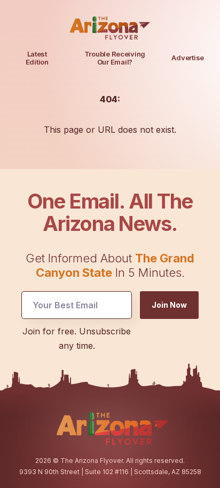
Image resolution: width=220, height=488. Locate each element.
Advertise (187, 57)
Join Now (169, 304)
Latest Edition (37, 58)
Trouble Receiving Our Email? (115, 58)
